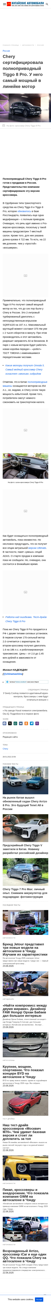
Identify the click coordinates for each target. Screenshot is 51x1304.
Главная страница (11, 45)
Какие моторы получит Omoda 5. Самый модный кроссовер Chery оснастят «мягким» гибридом (24, 369)
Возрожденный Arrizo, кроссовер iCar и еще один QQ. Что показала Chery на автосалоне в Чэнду (24, 1256)
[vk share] (21, 723)
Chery (5, 749)
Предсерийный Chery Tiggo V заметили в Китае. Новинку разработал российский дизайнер (25, 849)
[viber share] (37, 723)
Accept (39, 1300)
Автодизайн (8, 999)
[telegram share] (31, 723)
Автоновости (28, 45)
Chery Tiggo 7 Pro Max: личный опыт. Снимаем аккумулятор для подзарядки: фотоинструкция (25, 893)
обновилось (24, 211)
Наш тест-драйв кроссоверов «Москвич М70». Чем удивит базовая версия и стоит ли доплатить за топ (24, 1132)
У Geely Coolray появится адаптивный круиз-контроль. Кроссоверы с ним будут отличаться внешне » (25, 696)
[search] (47, 4)
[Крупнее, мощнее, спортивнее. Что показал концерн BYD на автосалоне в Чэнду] (25, 1044)
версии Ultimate (37, 548)
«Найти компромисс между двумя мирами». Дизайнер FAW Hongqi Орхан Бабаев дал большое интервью (25, 1010)
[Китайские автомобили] (25, 4)
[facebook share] (4, 723)
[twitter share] (10, 723)
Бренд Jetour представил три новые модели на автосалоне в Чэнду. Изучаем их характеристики (25, 949)
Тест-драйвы (9, 1119)
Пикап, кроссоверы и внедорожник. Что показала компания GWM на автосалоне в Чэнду (25, 1195)
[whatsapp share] (15, 723)
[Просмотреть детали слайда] (26, 682)
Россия (40, 45)
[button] (25, 466)
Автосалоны (9, 1060)
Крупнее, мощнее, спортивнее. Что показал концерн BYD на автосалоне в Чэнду (23, 1072)
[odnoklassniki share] (26, 723)
